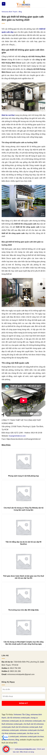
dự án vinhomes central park (31, 721)
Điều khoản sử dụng (27, 752)
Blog (20, 12)
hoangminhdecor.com (17, 436)
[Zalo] (6, 737)
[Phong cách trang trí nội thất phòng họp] (23, 461)
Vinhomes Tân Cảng (22, 714)
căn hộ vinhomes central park (18, 718)
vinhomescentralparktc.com (25, 749)
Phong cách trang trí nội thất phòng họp (23, 476)
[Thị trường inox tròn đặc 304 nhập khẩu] (23, 595)
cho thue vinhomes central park (14, 733)
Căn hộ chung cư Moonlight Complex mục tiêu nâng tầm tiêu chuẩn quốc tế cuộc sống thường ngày (24, 643)
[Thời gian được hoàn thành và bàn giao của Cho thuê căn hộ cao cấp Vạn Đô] (23, 561)
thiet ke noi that (8, 115)
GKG (15, 743)
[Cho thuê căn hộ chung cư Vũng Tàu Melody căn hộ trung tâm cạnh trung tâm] (23, 493)
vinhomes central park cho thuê (32, 730)
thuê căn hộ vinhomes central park (25, 727)
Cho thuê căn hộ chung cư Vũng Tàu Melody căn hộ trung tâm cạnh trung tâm (23, 509)
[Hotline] (6, 749)
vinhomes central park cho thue (32, 736)
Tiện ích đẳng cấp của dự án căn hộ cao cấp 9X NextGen (23, 543)
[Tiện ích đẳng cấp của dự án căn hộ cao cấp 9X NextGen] (23, 527)
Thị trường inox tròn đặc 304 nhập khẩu (23, 610)
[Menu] (3, 4)
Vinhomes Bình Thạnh (9, 12)
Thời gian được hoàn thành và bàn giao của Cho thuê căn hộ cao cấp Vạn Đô (23, 577)
